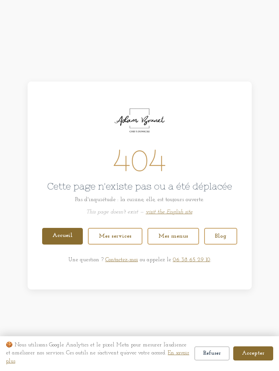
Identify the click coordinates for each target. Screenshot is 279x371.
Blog (220, 236)
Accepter (253, 353)
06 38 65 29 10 (191, 260)
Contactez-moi (121, 260)
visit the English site (169, 212)
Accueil (62, 235)
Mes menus (173, 236)
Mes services (115, 236)
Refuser (212, 353)
